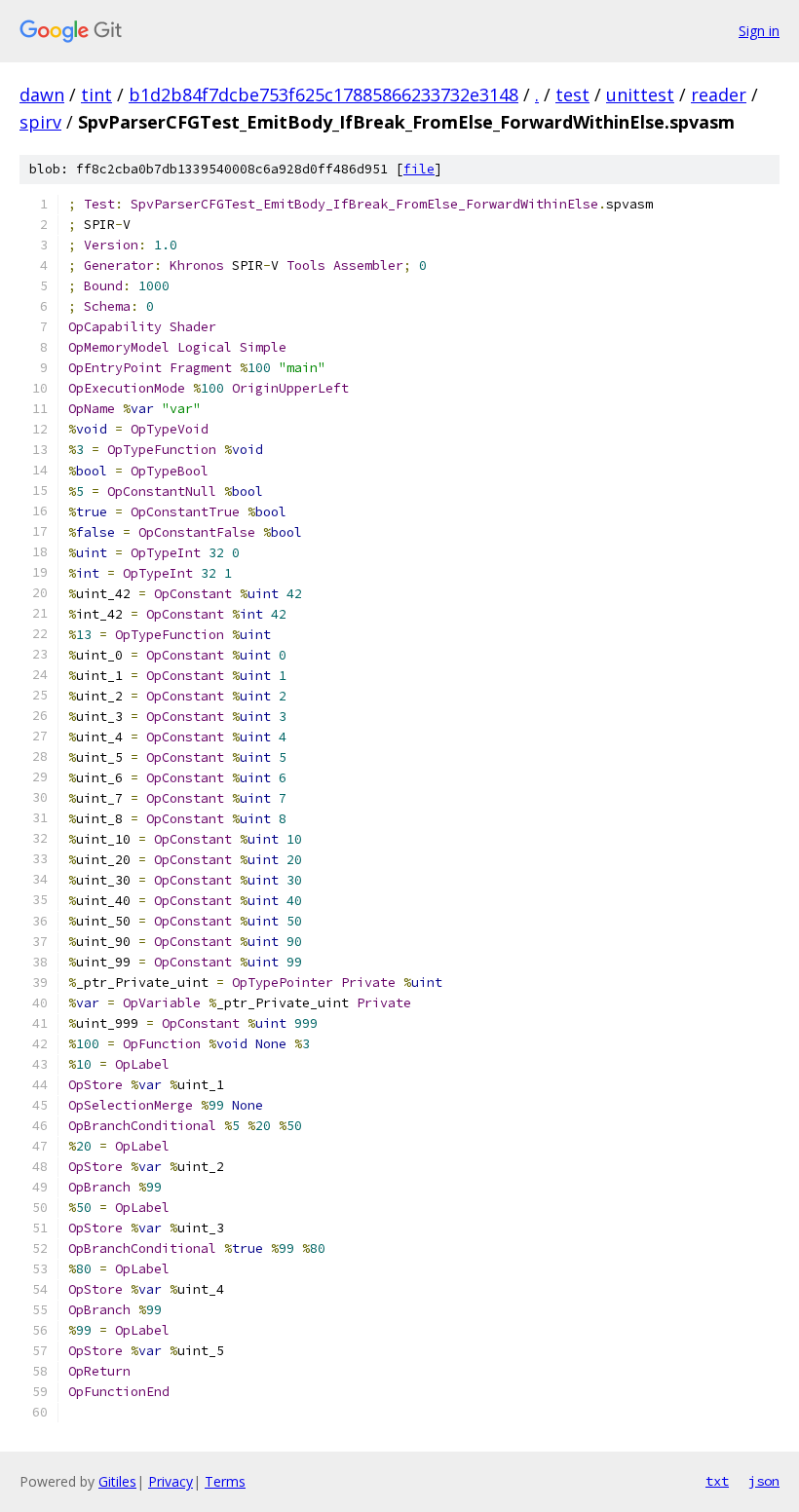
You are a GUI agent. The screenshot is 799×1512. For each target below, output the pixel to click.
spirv (40, 121)
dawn (41, 94)
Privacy (170, 1481)
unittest (640, 94)
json (764, 1481)
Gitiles (117, 1481)
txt (717, 1481)
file (419, 169)
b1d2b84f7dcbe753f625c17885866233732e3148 (323, 94)
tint (96, 94)
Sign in (759, 30)
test (572, 94)
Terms (225, 1481)
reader (718, 94)
